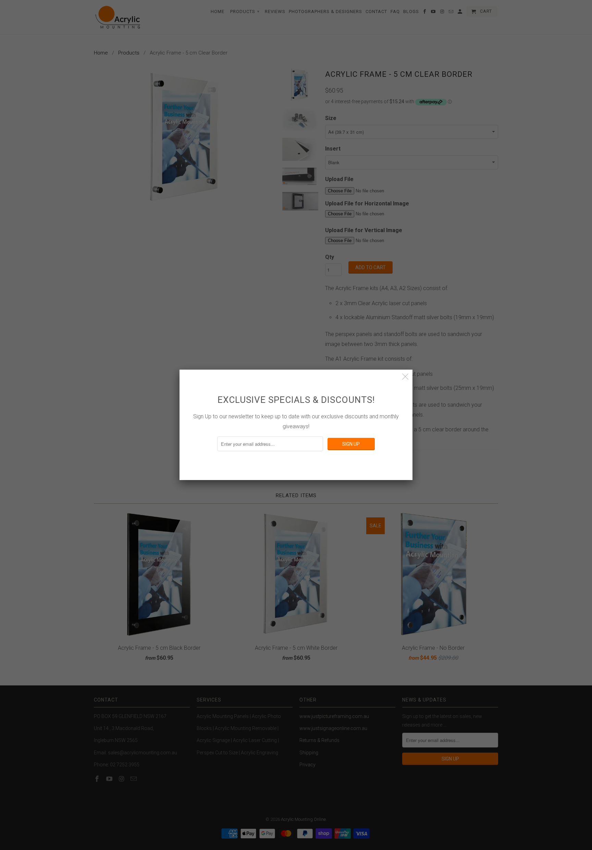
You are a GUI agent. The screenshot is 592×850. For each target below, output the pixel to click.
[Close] (405, 377)
